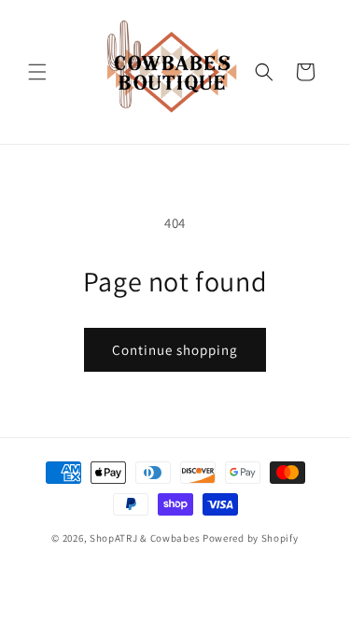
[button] (37, 71)
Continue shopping (175, 350)
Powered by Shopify (251, 538)
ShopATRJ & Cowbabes (145, 538)
